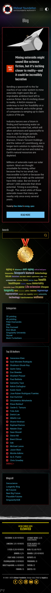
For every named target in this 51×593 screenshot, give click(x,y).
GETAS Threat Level (25, 528)
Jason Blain (15, 450)
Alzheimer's (18, 270)
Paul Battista (16, 379)
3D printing (11, 316)
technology (14, 297)
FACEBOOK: (8, 538)
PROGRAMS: (31, 561)
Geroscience (11, 483)
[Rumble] (36, 582)
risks (25, 294)
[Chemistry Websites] (25, 251)
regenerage (42, 290)
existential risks (11, 280)
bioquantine (9, 273)
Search (45, 235)
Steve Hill (14, 435)
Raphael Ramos (17, 425)
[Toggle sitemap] (41, 9)
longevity (9, 290)
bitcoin (8, 276)
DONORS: (17, 553)
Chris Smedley (16, 460)
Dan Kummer (16, 397)
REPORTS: (30, 557)
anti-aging (28, 269)
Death (45, 276)
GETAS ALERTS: (32, 544)
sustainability (42, 294)
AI (13, 270)
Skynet (9, 335)
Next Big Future (13, 493)
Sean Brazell (16, 432)
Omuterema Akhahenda (21, 400)
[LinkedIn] (26, 582)
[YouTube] (31, 582)
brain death (23, 277)
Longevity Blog (13, 486)
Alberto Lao (15, 418)
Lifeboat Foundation (19, 577)
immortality (38, 283)
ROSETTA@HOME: (9, 565)
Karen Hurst (15, 390)
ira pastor (20, 287)
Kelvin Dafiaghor (18, 386)
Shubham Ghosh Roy (20, 365)
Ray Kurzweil (12, 327)
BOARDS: (30, 553)
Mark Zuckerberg (14, 338)
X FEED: (10, 549)
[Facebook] (15, 582)
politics (27, 291)
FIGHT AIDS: (12, 557)
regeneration (11, 293)
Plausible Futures (14, 496)
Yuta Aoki (14, 411)
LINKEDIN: (9, 544)
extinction (19, 280)
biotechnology (41, 273)
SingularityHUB (13, 500)
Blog (25, 21)
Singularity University (16, 332)
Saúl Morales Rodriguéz (21, 361)
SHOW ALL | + (10, 464)
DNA (8, 324)
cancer (28, 277)
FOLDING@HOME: (9, 561)
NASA (16, 291)
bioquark (19, 273)
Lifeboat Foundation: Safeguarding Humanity (19, 9)
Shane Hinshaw (17, 421)
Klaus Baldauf (18, 206)
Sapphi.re (45, 577)
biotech (30, 273)
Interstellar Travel (9, 287)
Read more (25, 215)
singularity (30, 294)
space (32, 206)
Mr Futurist (11, 490)
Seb (12, 443)
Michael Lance (17, 446)
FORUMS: (19, 569)
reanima (33, 291)
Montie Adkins (16, 453)
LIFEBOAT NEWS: (32, 538)
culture (41, 276)
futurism (31, 280)
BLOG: (29, 549)
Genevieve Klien (17, 358)
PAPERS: (30, 565)
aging (9, 269)
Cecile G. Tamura (18, 407)
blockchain (15, 277)
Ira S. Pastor (15, 457)
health (42, 280)
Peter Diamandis (13, 322)
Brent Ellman (16, 439)
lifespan (45, 287)
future (25, 280)
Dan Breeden (16, 372)
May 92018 (10, 68)
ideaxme (28, 284)
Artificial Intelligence (40, 270)
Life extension (32, 287)
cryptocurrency (36, 277)
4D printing (11, 319)
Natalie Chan (16, 428)
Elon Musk (11, 330)
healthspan (14, 283)
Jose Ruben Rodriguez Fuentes (24, 393)
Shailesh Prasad (17, 376)
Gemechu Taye (17, 383)
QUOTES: (30, 569)
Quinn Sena (15, 369)
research (21, 294)
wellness (38, 297)
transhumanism (26, 297)
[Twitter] (21, 582)
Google (36, 280)
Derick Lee (15, 414)
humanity (23, 284)
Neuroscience (22, 291)
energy (27, 206)
